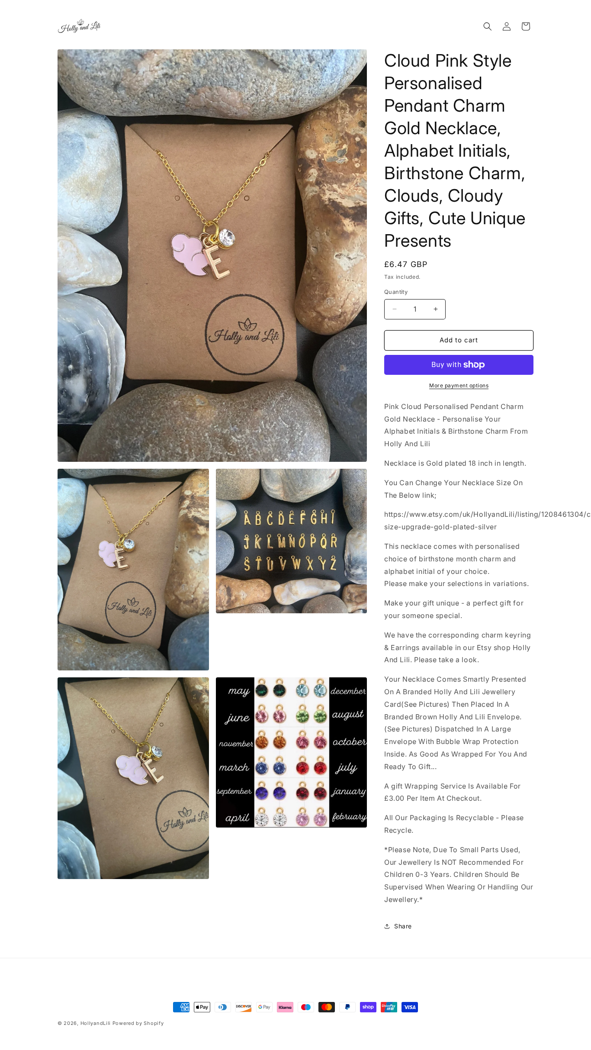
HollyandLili (95, 1023)
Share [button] (403, 926)
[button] (487, 26)
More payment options (458, 385)
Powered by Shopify (138, 1023)
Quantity (396, 291)
